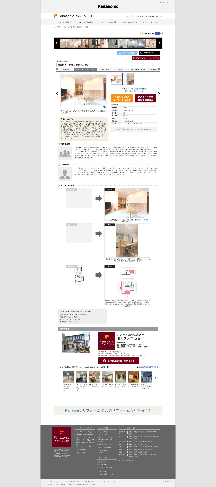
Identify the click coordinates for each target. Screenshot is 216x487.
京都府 (135, 446)
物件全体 (66, 69)
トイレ (103, 439)
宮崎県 (155, 454)
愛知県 (140, 444)
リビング (113, 437)
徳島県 (130, 452)
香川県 (135, 452)
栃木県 (135, 438)
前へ (56, 43)
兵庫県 (145, 446)
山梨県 (130, 438)
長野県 (150, 441)
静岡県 (135, 444)
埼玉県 (140, 436)
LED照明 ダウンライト (70, 322)
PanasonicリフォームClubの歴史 (84, 434)
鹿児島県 (131, 457)
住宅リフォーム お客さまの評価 (84, 440)
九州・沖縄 (122, 454)
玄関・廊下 (153, 69)
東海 (120, 444)
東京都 (150, 436)
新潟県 (130, 441)
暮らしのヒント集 (102, 464)
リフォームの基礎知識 (108, 22)
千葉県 (145, 436)
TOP (58, 27)
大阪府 (140, 446)
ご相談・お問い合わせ (130, 22)
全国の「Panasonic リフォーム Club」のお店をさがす (134, 129)
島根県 (135, 449)
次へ (159, 43)
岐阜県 (130, 444)
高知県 (145, 452)
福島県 (130, 434)
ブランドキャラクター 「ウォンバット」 (81, 452)
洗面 (107, 439)
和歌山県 (155, 446)
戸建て (99, 434)
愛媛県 (140, 452)
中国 (120, 449)
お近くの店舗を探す (86, 22)
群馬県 (135, 436)
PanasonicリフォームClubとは (83, 432)
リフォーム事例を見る (64, 22)
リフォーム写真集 (102, 450)
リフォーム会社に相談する (126, 460)
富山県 (135, 441)
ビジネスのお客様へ (154, 16)
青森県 (135, 432)
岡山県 (140, 449)
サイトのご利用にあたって (51, 481)
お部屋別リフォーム (102, 462)
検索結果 (80, 27)
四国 (120, 452)
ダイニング (106, 437)
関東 (120, 436)
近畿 (120, 446)
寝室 (120, 69)
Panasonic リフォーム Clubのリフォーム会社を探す (106, 410)
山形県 (155, 432)
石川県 (140, 441)
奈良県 (150, 446)
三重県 (145, 444)
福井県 (145, 441)
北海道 (130, 432)
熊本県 (145, 454)
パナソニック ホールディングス (105, 481)
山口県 (150, 449)
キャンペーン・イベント (151, 22)
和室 (110, 439)
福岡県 (130, 454)
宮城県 (150, 432)
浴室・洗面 (105, 69)
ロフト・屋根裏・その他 (137, 69)
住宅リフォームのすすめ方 (82, 437)
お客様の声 (100, 452)
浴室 (98, 439)
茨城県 (130, 436)
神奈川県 (155, 436)
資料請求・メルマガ (135, 16)
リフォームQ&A (101, 471)
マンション (105, 434)
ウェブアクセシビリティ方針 (70, 481)
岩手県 (145, 432)
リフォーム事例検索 (68, 27)
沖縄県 (136, 457)
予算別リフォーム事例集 (104, 447)
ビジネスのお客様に (81, 449)
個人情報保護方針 (87, 481)
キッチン (99, 437)
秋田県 (140, 432)
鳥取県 (130, 449)
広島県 (145, 449)
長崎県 (140, 454)
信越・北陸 (122, 441)
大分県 (150, 454)
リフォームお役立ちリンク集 (105, 474)
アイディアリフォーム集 (104, 445)
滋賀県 (130, 446)
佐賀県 (135, 454)
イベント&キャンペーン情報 (83, 446)
